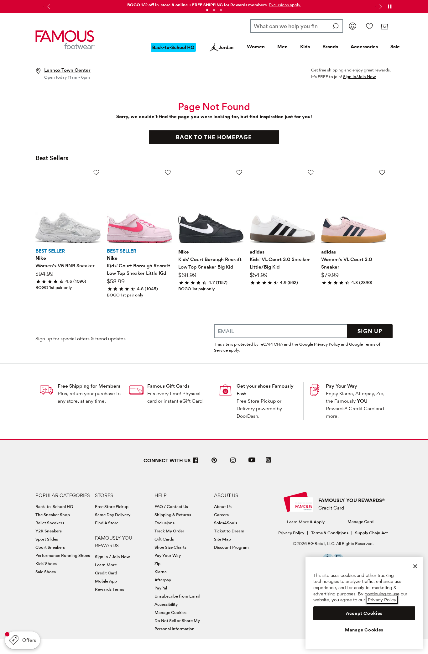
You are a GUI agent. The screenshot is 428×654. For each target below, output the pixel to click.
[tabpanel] (214, 3)
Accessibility (166, 604)
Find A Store (106, 522)
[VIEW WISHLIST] (369, 26)
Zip (157, 563)
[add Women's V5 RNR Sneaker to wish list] (96, 172)
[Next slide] (380, 7)
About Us (223, 506)
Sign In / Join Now (112, 556)
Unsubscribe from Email (177, 596)
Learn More (106, 564)
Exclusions (164, 522)
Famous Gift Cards (168, 386)
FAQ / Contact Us (171, 506)
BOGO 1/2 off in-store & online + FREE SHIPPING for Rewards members (197, 4)
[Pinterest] (214, 463)
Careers (221, 514)
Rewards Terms (109, 589)
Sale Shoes (45, 571)
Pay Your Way (341, 386)
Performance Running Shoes (62, 555)
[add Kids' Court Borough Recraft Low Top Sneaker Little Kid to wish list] (168, 172)
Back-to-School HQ (54, 506)
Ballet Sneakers (49, 522)
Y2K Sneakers (48, 530)
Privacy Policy (291, 532)
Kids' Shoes (46, 563)
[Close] (415, 566)
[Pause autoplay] (389, 6)
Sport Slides (46, 539)
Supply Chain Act (371, 532)
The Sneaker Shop (52, 514)
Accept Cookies (364, 613)
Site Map (222, 539)
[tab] (207, 10)
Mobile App (106, 580)
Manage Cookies (170, 612)
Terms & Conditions (329, 532)
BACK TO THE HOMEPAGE (214, 137)
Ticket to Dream (229, 530)
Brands (330, 47)
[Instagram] (233, 463)
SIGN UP (370, 331)
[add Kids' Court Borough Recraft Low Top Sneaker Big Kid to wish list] (239, 172)
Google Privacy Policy (319, 344)
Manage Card (360, 521)
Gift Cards (164, 539)
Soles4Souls (225, 522)
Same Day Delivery (112, 514)
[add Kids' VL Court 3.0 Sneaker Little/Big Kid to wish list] (310, 172)
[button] (284, 4)
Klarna (160, 571)
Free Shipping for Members (89, 386)
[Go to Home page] (65, 40)
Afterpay (162, 579)
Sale (395, 47)
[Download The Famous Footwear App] (268, 460)
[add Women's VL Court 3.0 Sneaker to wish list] (382, 172)
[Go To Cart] (384, 26)
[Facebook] (196, 463)
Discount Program (231, 547)
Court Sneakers (50, 547)
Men (282, 47)
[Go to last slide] (48, 7)
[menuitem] (173, 52)
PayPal (160, 587)
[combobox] (296, 26)
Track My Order (169, 530)
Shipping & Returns (172, 514)
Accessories (364, 47)
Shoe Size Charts (170, 547)
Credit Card (106, 572)
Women (256, 47)
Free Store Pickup (111, 506)
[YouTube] (252, 463)
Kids (305, 47)
